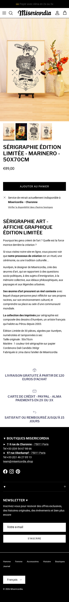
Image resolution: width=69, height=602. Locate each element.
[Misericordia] (34, 13)
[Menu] (4, 13)
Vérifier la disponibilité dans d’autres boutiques (30, 207)
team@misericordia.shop (18, 461)
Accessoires (33, 561)
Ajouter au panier (34, 186)
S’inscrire (34, 538)
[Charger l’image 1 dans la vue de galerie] (34, 69)
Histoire (47, 561)
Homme (7, 561)
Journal (6, 566)
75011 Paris (27, 444)
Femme (18, 561)
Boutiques (60, 561)
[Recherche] (12, 13)
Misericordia (17, 589)
